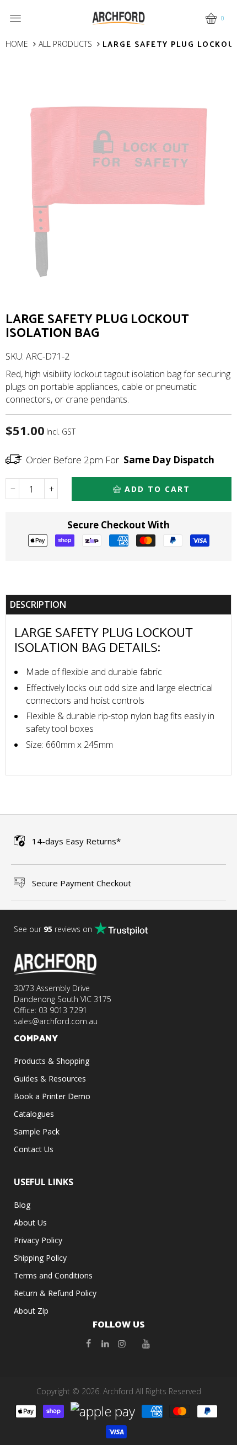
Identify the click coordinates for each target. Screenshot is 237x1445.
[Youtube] (146, 1343)
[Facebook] (88, 1343)
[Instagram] (121, 1343)
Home (17, 44)
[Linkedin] (105, 1343)
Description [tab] (38, 604)
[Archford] (118, 17)
